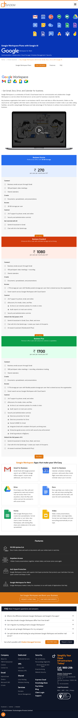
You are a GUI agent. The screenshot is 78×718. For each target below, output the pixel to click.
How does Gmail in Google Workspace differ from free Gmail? (28, 620)
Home (3, 60)
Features (52, 65)
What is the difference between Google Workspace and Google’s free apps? (33, 616)
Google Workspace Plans (23, 65)
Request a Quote (67, 642)
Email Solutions (12, 60)
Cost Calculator (40, 65)
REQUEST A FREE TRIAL (28, 599)
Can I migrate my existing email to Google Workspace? (26, 625)
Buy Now (39, 456)
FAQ (61, 65)
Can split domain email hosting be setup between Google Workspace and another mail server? (37, 635)
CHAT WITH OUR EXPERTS (49, 599)
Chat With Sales (52, 642)
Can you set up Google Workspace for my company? (25, 629)
